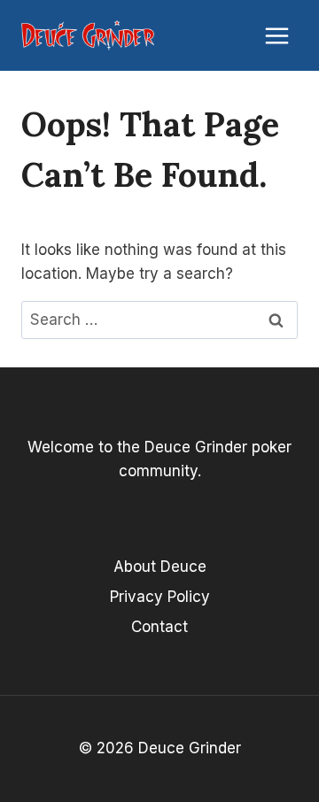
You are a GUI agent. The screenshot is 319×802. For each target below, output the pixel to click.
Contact (159, 627)
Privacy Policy (160, 596)
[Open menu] (276, 35)
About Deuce (159, 566)
